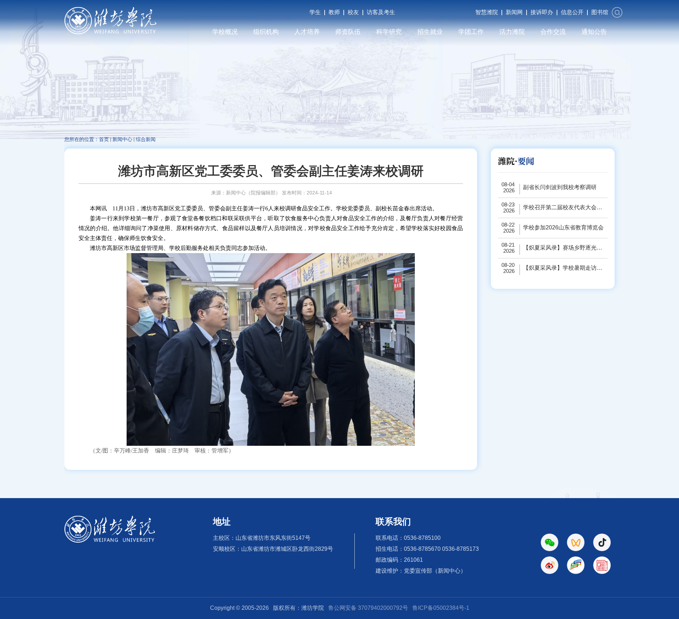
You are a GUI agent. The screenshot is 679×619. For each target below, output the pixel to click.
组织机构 (266, 31)
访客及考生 (381, 12)
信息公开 (572, 12)
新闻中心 (122, 139)
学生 (315, 12)
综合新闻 (146, 139)
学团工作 (471, 31)
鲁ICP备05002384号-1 (440, 608)
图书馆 (599, 12)
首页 (104, 139)
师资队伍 (348, 31)
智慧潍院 (486, 12)
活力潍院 (512, 31)
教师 (334, 12)
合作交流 (553, 31)
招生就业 (430, 31)
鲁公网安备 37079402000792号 (368, 608)
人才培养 (307, 31)
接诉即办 (541, 12)
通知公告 (594, 31)
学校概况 (225, 31)
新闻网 (514, 12)
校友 (353, 12)
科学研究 (389, 31)
